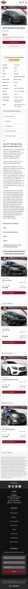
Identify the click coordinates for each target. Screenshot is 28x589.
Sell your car (14, 533)
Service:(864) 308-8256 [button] (15, 502)
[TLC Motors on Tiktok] (19, 486)
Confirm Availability (9, 292)
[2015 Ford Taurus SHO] (14, 267)
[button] (20, 2)
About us (14, 517)
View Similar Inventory (14, 46)
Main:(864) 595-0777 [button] (15, 500)
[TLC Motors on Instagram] (15, 486)
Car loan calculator (14, 521)
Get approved (14, 537)
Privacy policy (14, 525)
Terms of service (14, 542)
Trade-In (14, 529)
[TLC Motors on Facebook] (9, 486)
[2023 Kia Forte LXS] (14, 316)
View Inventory (14, 513)
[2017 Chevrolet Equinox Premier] (14, 416)
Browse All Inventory (14, 42)
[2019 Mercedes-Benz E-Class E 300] (14, 366)
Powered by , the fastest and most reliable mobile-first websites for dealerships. (14, 582)
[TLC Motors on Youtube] (12, 486)
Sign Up (14, 571)
